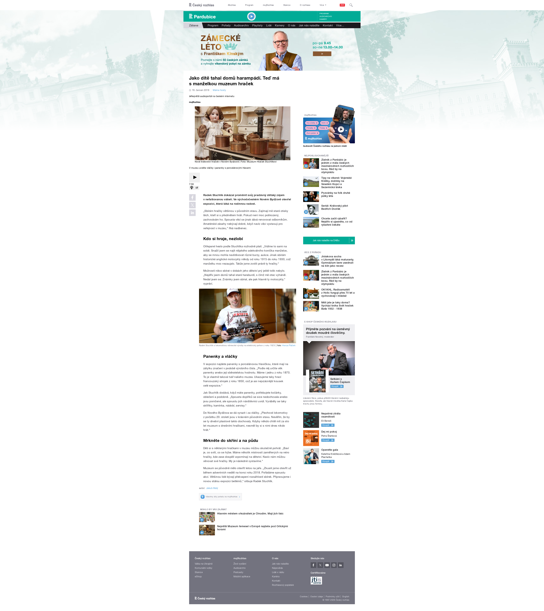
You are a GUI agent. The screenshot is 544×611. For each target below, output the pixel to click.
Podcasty (238, 572)
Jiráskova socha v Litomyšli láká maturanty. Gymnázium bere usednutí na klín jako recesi (337, 261)
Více (340, 25)
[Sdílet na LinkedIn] (192, 212)
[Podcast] (191, 188)
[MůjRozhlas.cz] (194, 102)
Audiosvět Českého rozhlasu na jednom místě (325, 146)
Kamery (323, 19)
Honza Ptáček (288, 345)
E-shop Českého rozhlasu (320, 322)
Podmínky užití (333, 596)
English (345, 596)
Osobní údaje (316, 596)
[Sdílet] (196, 188)
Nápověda (277, 568)
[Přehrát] (194, 177)
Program (249, 5)
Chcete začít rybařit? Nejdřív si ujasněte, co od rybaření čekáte (336, 221)
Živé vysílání (311, 133)
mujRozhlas (268, 5)
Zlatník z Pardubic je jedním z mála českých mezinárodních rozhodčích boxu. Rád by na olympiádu (337, 166)
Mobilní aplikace (241, 576)
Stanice (286, 5)
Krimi (324, 123)
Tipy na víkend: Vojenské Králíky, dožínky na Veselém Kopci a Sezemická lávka (336, 182)
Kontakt (328, 25)
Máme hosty (219, 90)
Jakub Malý (212, 488)
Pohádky (310, 128)
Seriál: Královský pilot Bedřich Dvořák (334, 207)
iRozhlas (232, 5)
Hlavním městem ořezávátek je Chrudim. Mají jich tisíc (250, 513)
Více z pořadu (312, 252)
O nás (292, 25)
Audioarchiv (326, 16)
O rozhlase (305, 5)
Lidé (269, 25)
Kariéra (275, 576)
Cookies (304, 596)
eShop (198, 576)
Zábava (193, 25)
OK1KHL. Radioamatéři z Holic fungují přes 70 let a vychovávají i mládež (338, 292)
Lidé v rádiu (278, 572)
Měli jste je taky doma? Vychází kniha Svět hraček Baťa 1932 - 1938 (337, 305)
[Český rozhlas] (201, 5)
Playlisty (257, 25)
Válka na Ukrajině (203, 563)
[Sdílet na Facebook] (192, 197)
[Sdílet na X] (192, 205)
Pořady (226, 25)
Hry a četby (311, 123)
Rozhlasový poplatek (283, 585)
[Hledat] (351, 5)
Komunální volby (203, 568)
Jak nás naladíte (309, 25)
